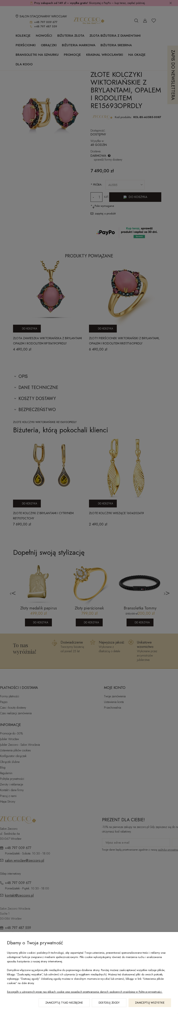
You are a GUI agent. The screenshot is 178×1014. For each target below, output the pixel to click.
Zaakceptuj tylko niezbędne (64, 1003)
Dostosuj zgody (109, 1003)
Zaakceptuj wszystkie (150, 1003)
